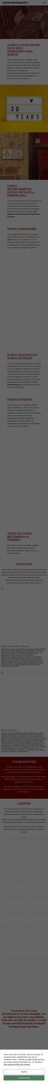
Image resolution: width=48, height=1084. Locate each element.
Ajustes (24, 1072)
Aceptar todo (24, 1078)
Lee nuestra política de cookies (17, 1064)
